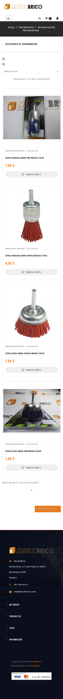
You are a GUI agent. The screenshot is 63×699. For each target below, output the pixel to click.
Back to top (47, 509)
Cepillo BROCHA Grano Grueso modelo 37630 (26, 255)
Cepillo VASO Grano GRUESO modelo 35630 (24, 353)
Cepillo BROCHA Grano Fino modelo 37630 (24, 158)
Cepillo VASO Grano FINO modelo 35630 (23, 451)
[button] (40, 18)
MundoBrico (35, 661)
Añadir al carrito (33, 174)
